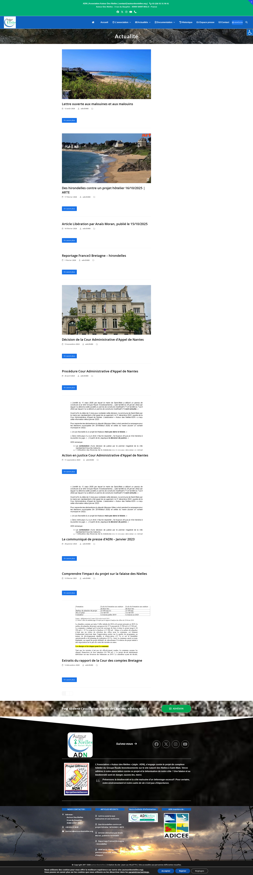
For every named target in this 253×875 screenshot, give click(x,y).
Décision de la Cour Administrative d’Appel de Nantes (103, 339)
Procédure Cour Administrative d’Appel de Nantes (100, 371)
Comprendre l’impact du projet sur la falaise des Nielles (104, 573)
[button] (246, 22)
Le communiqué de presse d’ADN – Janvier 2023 (98, 539)
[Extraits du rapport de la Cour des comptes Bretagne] (106, 630)
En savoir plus (69, 120)
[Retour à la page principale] (94, 22)
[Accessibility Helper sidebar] (250, 32)
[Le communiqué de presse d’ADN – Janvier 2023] (106, 509)
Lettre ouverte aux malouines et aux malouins (97, 104)
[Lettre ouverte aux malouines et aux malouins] (106, 74)
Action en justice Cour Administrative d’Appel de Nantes (105, 455)
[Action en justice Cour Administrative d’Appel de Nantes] (106, 425)
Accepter (166, 871)
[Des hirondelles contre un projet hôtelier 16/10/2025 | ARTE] (106, 158)
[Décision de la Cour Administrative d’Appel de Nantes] (106, 309)
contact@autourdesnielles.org (79, 831)
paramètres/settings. (139, 872)
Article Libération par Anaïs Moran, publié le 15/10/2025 (105, 224)
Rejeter (182, 871)
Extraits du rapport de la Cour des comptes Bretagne (102, 660)
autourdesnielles (98, 865)
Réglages (199, 871)
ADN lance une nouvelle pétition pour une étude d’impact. (107, 852)
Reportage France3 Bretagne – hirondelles (94, 255)
